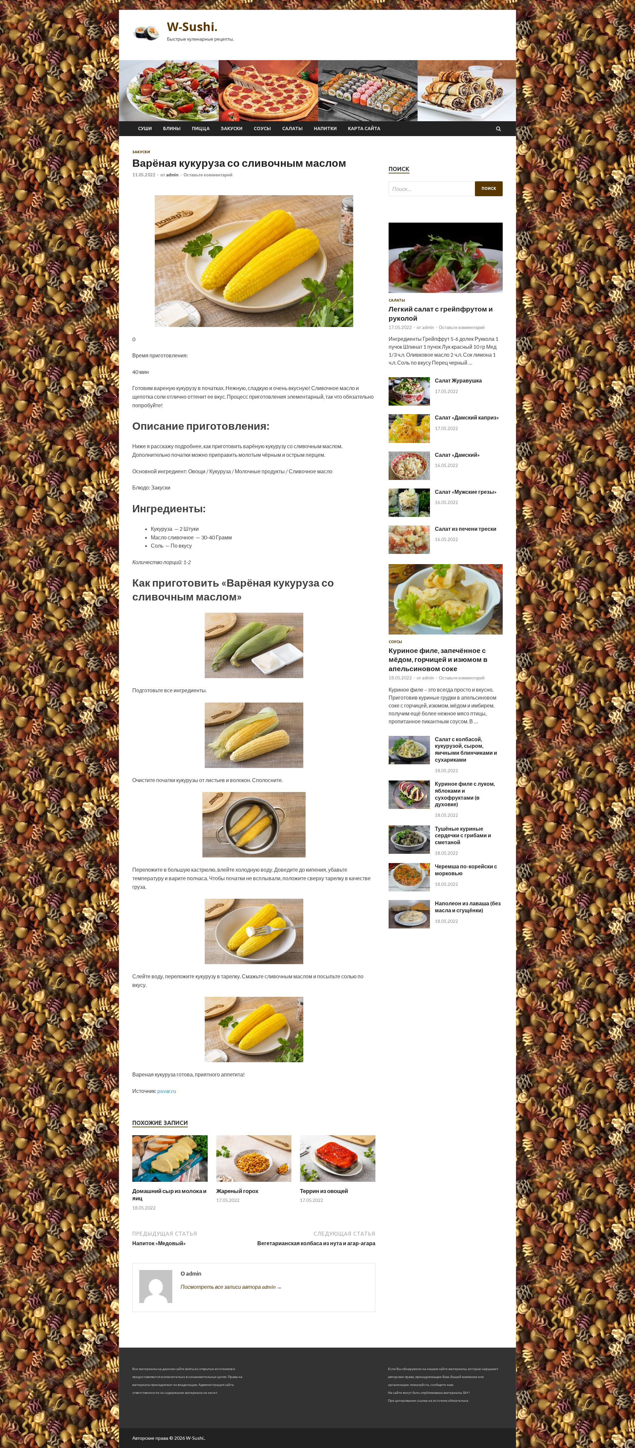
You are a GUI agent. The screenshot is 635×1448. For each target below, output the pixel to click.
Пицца (201, 128)
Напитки (325, 128)
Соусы (262, 128)
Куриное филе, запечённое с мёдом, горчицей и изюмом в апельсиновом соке (438, 659)
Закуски (231, 128)
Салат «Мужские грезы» (466, 492)
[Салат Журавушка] (409, 403)
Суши (145, 128)
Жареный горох (237, 1190)
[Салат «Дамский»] (409, 478)
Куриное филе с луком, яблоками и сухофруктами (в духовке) (465, 793)
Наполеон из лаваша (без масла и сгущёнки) (468, 906)
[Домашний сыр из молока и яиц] (170, 1183)
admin (172, 174)
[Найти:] (446, 188)
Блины (172, 128)
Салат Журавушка (458, 380)
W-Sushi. (192, 26)
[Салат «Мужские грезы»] (409, 515)
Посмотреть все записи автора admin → (231, 1287)
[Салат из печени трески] (409, 552)
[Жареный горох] (254, 1183)
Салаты (292, 128)
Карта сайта (364, 128)
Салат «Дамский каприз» (467, 417)
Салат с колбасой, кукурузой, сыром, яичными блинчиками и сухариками (466, 749)
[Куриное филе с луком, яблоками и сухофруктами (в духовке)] (409, 807)
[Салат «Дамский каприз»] (409, 441)
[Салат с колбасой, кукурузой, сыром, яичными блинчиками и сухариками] (409, 762)
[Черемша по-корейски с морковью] (409, 889)
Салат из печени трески (465, 528)
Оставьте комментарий (208, 174)
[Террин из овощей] (337, 1183)
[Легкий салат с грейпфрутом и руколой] (446, 294)
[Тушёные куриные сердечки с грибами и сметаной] (409, 852)
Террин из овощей (324, 1190)
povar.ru (166, 1091)
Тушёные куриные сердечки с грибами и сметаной (463, 835)
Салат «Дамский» (457, 455)
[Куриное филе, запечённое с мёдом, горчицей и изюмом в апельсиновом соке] (446, 636)
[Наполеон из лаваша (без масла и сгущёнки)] (409, 926)
